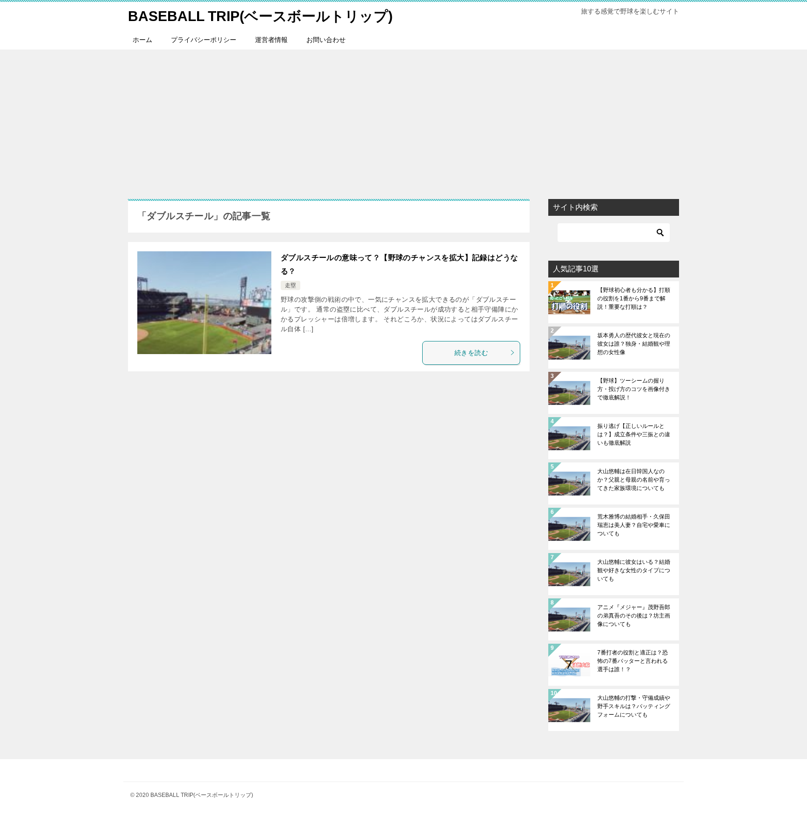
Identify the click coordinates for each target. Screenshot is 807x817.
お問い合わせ (326, 39)
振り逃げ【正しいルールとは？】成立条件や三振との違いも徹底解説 (633, 434)
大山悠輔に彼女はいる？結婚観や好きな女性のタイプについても (633, 570)
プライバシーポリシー (203, 39)
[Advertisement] (403, 119)
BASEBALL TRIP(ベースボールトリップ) (260, 16)
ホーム (142, 39)
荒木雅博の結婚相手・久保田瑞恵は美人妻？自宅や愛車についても (633, 525)
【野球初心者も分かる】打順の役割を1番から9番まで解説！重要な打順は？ (633, 298)
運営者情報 (271, 39)
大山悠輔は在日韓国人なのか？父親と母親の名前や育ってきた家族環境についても (633, 479)
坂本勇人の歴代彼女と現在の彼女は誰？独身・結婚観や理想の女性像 (633, 343)
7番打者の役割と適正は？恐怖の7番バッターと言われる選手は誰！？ (632, 661)
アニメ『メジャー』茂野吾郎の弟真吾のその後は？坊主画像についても (633, 615)
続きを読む (471, 352)
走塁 (290, 285)
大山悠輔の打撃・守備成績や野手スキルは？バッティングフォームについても (633, 706)
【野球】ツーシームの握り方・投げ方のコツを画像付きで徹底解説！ (633, 389)
